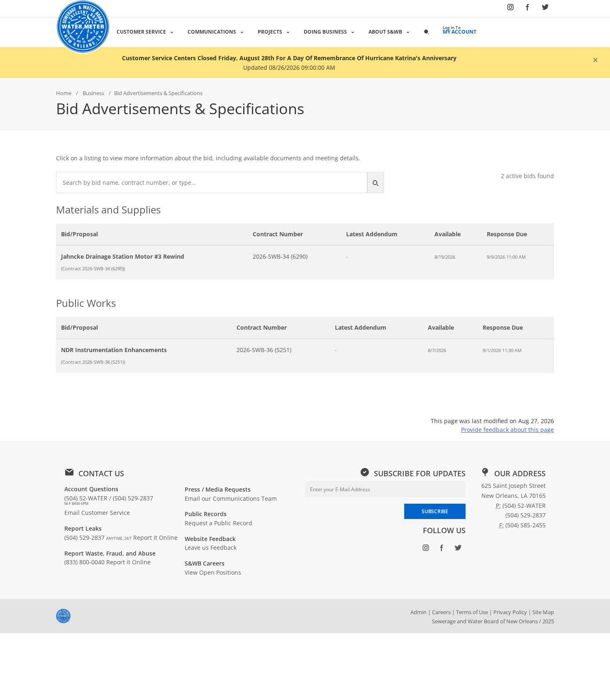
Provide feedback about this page (507, 430)
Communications (212, 31)
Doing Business (325, 31)
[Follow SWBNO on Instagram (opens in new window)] (510, 8)
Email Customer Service (97, 513)
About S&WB (385, 31)
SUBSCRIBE (435, 511)
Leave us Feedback (211, 547)
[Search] (375, 182)
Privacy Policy (510, 612)
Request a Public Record (218, 523)
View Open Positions (213, 572)
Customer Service (141, 31)
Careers (441, 612)
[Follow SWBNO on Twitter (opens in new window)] (545, 8)
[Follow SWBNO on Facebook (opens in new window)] (528, 8)
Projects (270, 31)
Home (63, 93)
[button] (426, 31)
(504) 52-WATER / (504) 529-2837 (108, 500)
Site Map (543, 612)
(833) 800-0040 (84, 562)
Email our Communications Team (231, 498)
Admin (418, 612)
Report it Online (155, 537)
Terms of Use (472, 612)
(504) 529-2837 (98, 537)
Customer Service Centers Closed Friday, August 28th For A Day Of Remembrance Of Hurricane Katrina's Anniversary (289, 58)
